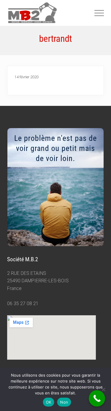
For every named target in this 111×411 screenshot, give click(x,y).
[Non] (104, 389)
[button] (99, 13)
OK (49, 402)
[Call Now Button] (97, 398)
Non (64, 402)
